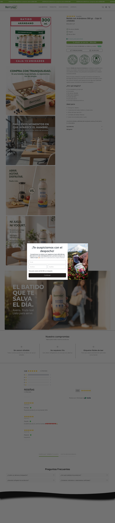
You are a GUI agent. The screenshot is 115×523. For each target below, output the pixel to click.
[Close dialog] (86, 245)
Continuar (47, 275)
